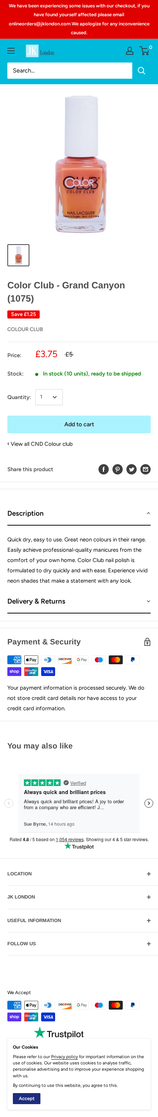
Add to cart (79, 424)
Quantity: (19, 397)
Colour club (25, 329)
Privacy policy (64, 1056)
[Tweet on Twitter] (131, 469)
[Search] (141, 71)
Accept (27, 1098)
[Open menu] (11, 51)
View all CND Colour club (42, 444)
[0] (144, 50)
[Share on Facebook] (103, 469)
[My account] (129, 51)
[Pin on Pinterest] (117, 469)
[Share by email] (145, 469)
